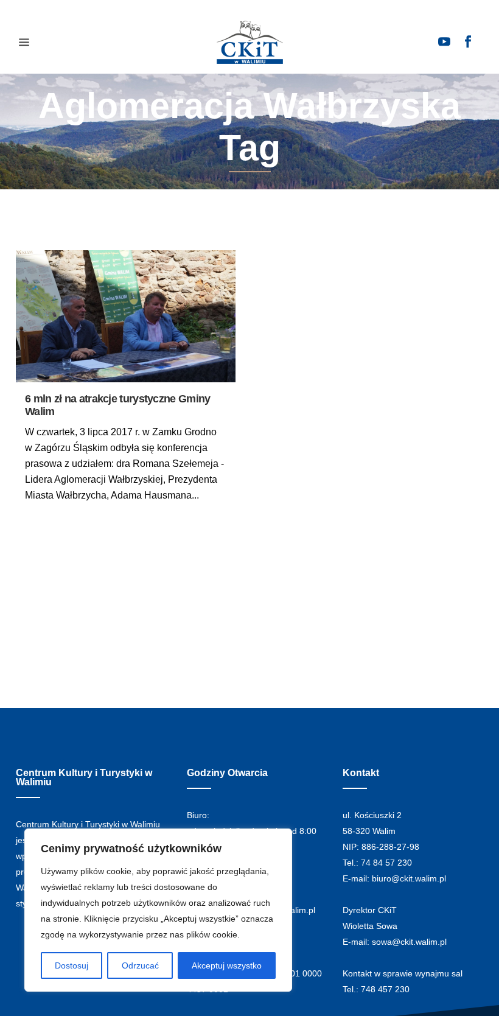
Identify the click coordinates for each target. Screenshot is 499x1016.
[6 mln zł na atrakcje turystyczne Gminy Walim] (126, 316)
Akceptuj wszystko (227, 965)
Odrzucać (140, 965)
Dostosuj (71, 965)
